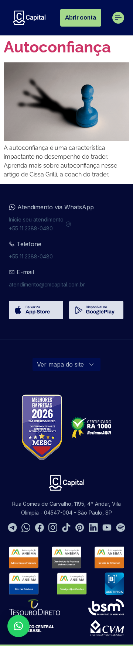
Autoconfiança (57, 47)
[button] (18, 626)
